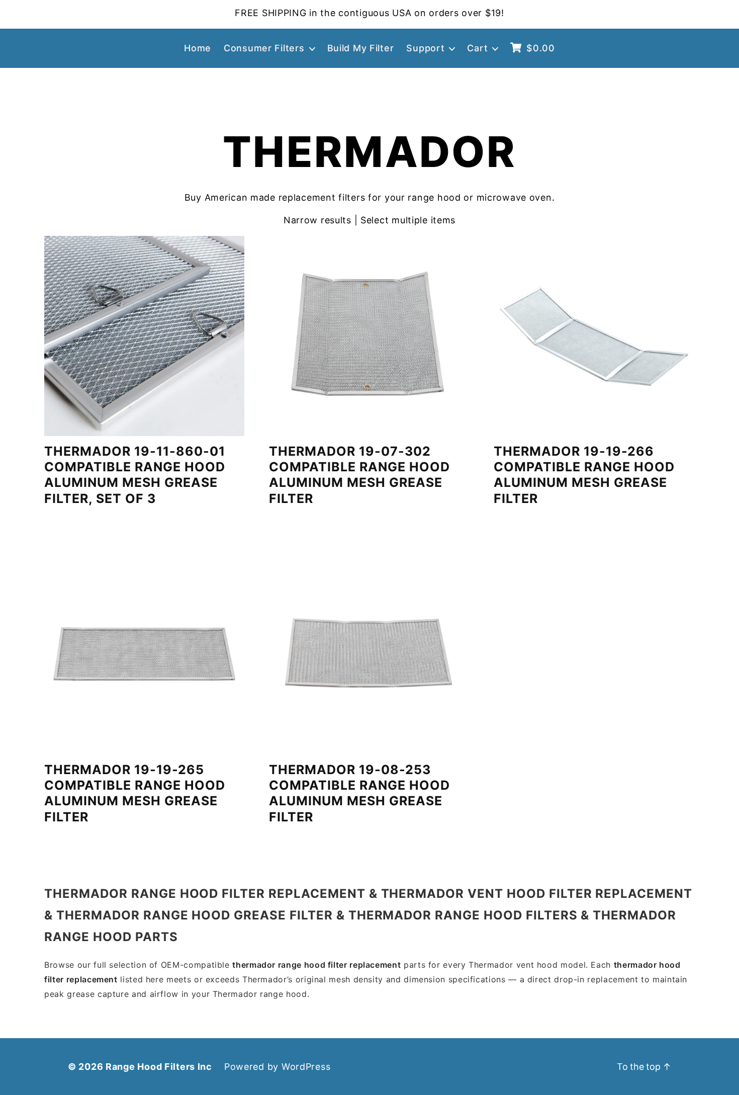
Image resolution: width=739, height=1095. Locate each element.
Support (425, 48)
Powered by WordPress (277, 1066)
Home (197, 48)
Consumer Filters (264, 48)
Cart (477, 48)
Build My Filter (360, 48)
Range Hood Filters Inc (159, 1066)
